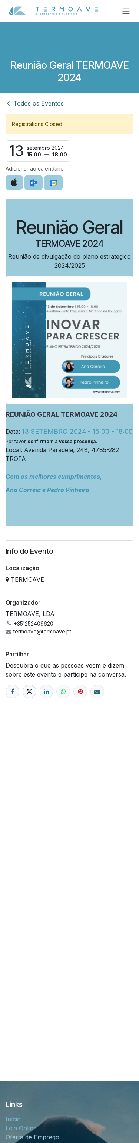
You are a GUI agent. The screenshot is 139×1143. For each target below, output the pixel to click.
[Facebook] (12, 691)
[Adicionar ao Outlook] (33, 182)
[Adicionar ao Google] (53, 182)
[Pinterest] (80, 691)
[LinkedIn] (46, 691)
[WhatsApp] (63, 691)
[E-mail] (97, 691)
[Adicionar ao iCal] (14, 182)
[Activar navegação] (126, 11)
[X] (29, 691)
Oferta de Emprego (32, 1137)
